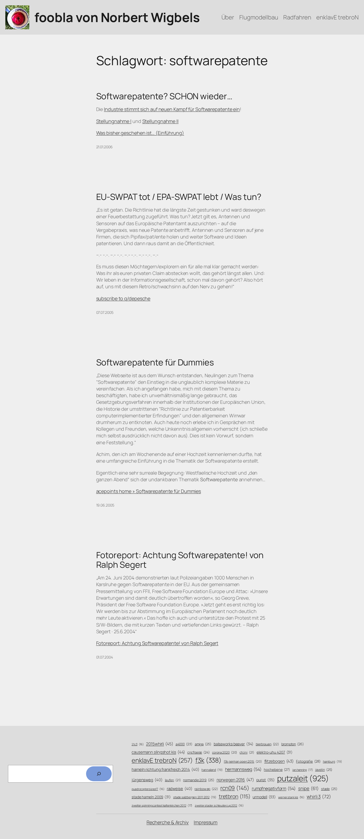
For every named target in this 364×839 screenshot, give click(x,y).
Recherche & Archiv (168, 822)
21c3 (138, 744)
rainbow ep (206, 789)
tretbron (234, 796)
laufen (173, 780)
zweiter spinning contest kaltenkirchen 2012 (162, 805)
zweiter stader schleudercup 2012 (219, 805)
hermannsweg (243, 769)
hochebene (277, 769)
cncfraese (198, 752)
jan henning (302, 770)
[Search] (99, 773)
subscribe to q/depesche (123, 298)
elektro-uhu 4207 (275, 752)
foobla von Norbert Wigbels (117, 17)
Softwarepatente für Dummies (155, 362)
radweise (179, 788)
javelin (323, 769)
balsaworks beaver (233, 743)
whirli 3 (319, 796)
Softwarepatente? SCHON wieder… (164, 96)
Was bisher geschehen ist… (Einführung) (140, 133)
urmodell (264, 796)
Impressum (205, 822)
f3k (208, 760)
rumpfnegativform (274, 788)
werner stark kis (291, 797)
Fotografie (308, 761)
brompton (292, 744)
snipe (308, 788)
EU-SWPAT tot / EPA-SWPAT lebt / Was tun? (178, 196)
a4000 (184, 744)
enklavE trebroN (162, 760)
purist (265, 779)
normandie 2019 (198, 780)
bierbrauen (267, 744)
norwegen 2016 (235, 780)
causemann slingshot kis (158, 752)
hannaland (212, 770)
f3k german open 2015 (243, 761)
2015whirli (159, 744)
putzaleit (303, 778)
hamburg (332, 761)
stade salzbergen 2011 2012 (194, 797)
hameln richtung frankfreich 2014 (165, 769)
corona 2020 (224, 752)
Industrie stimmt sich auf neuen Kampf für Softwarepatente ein (172, 109)
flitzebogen (279, 761)
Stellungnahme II (160, 121)
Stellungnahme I (114, 121)
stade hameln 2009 (151, 796)
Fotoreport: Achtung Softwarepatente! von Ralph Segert (180, 559)
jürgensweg (147, 779)
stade (329, 789)
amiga (203, 744)
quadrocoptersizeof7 (148, 789)
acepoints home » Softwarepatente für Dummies (148, 491)
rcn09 (234, 788)
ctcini (247, 752)
